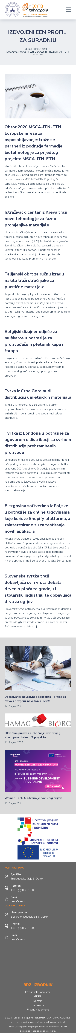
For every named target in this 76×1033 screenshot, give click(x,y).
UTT (61, 51)
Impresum (38, 1005)
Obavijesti (41, 51)
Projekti (53, 51)
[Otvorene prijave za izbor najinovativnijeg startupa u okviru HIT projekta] (38, 720)
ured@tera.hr (18, 901)
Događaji (12, 51)
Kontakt (37, 1001)
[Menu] (68, 10)
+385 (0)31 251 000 (23, 890)
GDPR (38, 996)
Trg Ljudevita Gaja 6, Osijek (27, 878)
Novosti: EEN (26, 51)
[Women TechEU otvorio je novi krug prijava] (38, 771)
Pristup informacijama (38, 992)
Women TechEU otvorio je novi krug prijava (33, 798)
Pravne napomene (38, 1009)
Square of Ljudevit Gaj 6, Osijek (29, 916)
